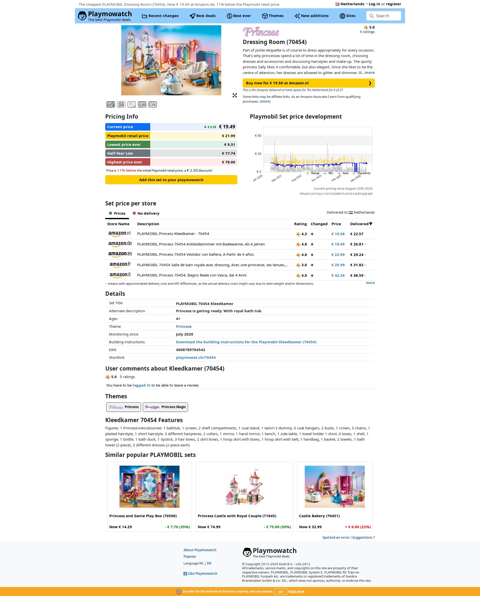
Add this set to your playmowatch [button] (171, 179)
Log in (374, 3)
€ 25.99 (338, 264)
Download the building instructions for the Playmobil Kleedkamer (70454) (246, 341)
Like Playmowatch (203, 573)
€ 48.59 (357, 275)
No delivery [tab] (149, 213)
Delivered (359, 223)
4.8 (303, 243)
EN (209, 563)
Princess (184, 326)
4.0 (303, 254)
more (370, 72)
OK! (280, 592)
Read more (296, 591)
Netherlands (352, 3)
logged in (141, 385)
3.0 (303, 264)
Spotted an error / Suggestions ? (348, 537)
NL (201, 563)
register (393, 3)
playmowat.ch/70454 (196, 357)
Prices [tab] (119, 213)
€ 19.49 (338, 243)
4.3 (303, 233)
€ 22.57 (357, 233)
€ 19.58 (338, 233)
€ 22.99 (338, 254)
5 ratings (367, 32)
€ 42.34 (338, 275)
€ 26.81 (357, 243)
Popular (190, 556)
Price (336, 223)
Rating (300, 223)
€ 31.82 (357, 264)
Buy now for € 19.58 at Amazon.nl (309, 82)
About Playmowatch (200, 550)
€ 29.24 (357, 254)
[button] (235, 95)
